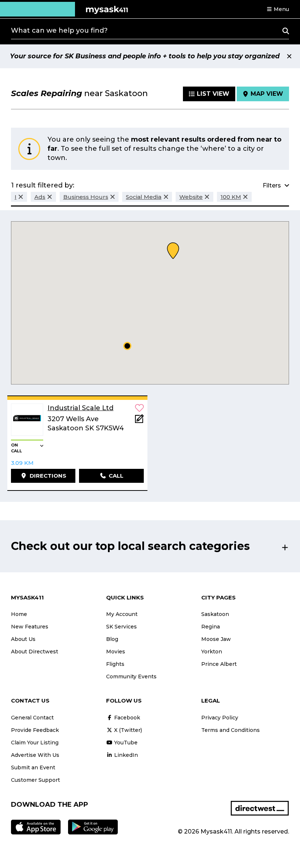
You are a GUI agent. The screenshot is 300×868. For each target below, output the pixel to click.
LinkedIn (125, 755)
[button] (277, 9)
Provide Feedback (35, 730)
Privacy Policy (219, 717)
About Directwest (34, 651)
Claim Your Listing (35, 742)
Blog (112, 639)
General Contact (32, 717)
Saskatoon (215, 614)
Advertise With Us (35, 755)
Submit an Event (33, 767)
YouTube (125, 742)
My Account (122, 614)
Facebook (126, 717)
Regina (210, 626)
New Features (29, 626)
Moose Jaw (216, 639)
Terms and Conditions (230, 730)
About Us (23, 639)
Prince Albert (219, 664)
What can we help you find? (59, 30)
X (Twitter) (127, 730)
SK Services (121, 626)
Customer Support (35, 780)
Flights (115, 664)
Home (19, 614)
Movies (115, 651)
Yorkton (211, 651)
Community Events (131, 676)
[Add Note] (139, 420)
